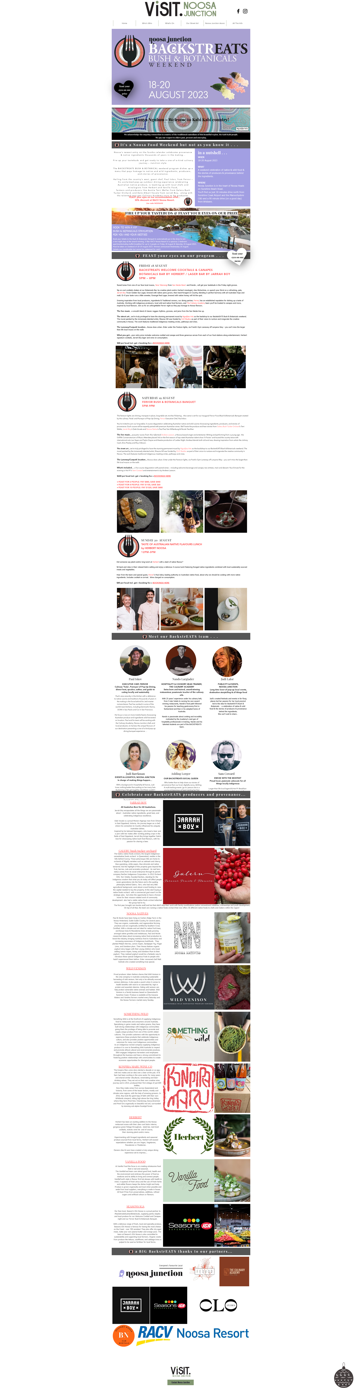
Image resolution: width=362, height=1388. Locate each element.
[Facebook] (238, 11)
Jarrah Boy (121, 293)
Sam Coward (137, 470)
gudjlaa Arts (189, 317)
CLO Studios (186, 319)
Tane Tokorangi (161, 285)
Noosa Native (152, 429)
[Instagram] (245, 11)
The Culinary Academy (196, 303)
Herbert (181, 290)
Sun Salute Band (179, 285)
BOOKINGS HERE (161, 583)
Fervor (151, 575)
